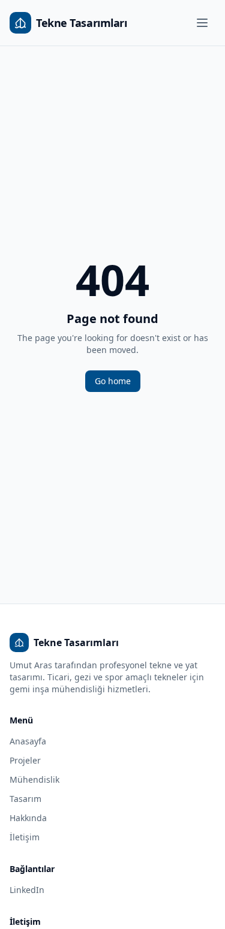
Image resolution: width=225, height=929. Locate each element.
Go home (113, 381)
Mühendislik (34, 779)
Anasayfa (28, 741)
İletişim (25, 837)
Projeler (25, 760)
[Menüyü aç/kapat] (202, 23)
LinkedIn (27, 889)
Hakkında (28, 818)
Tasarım (25, 798)
